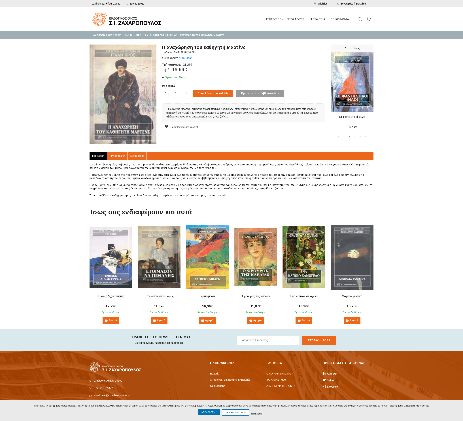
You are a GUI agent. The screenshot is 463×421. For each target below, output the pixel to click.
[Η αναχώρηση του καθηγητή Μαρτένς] (123, 94)
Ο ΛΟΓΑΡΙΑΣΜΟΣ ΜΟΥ (279, 373)
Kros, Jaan (185, 57)
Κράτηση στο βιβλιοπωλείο (260, 93)
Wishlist (322, 3)
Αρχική (117, 34)
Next (376, 93)
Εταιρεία (214, 373)
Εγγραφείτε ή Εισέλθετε (353, 3)
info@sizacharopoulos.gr (116, 395)
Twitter (330, 380)
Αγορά (112, 320)
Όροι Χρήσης (217, 385)
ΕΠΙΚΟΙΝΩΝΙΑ (340, 19)
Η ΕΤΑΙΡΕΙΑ (317, 19)
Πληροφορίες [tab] (117, 155)
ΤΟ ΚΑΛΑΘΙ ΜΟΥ (276, 379)
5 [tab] (360, 136)
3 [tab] (349, 136)
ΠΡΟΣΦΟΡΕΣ (295, 19)
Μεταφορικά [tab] (137, 155)
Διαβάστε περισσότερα (417, 405)
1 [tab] (338, 136)
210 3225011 (137, 3)
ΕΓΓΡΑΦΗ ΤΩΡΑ (319, 340)
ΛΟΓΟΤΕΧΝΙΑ (133, 34)
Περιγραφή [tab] (98, 155)
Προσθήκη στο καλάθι (212, 93)
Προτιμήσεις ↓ (257, 413)
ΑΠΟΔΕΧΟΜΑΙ (208, 412)
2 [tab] (344, 136)
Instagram (332, 387)
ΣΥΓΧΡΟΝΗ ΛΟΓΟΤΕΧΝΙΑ (160, 34)
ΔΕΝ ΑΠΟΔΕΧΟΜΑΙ (236, 412)
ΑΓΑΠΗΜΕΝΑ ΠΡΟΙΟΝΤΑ (280, 385)
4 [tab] (355, 136)
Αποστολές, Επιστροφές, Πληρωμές (230, 379)
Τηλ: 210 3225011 (104, 388)
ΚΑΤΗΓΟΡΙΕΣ (272, 19)
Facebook (331, 373)
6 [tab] (366, 136)
